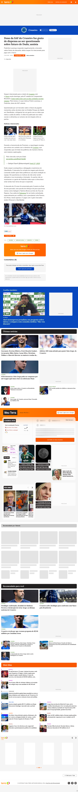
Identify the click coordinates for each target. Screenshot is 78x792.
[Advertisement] (51, 401)
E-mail (71, 2)
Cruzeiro (33, 30)
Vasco (7, 96)
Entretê (10, 680)
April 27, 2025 (35, 163)
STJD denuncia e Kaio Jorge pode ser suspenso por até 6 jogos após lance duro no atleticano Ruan (19, 378)
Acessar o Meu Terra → (25, 412)
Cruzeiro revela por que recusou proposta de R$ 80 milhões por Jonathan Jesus (19, 632)
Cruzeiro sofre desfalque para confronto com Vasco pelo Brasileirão (58, 607)
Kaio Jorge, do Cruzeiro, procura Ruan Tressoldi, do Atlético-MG (23, 400)
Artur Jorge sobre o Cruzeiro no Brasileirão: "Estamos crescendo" (22, 389)
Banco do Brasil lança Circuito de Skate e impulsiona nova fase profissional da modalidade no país (62, 644)
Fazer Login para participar (25, 268)
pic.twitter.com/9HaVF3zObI (16, 159)
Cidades (49, 713)
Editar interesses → (70, 420)
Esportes (29, 240)
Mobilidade (11, 691)
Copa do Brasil (52, 386)
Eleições (11, 713)
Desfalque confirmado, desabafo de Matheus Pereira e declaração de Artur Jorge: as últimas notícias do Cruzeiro (18, 608)
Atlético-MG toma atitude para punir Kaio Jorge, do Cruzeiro (58, 352)
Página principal (8, 2)
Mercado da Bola (20, 240)
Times (52, 30)
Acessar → (14, 457)
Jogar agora (12, 452)
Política (11, 724)
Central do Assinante (61, 2)
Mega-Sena (11, 702)
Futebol (37, 240)
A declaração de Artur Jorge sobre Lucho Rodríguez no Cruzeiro (21, 654)
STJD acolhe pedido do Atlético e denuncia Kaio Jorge (62, 389)
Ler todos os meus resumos (55, 440)
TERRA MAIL (50, 2)
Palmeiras (22, 193)
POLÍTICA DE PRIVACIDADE (53, 783)
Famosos (11, 669)
